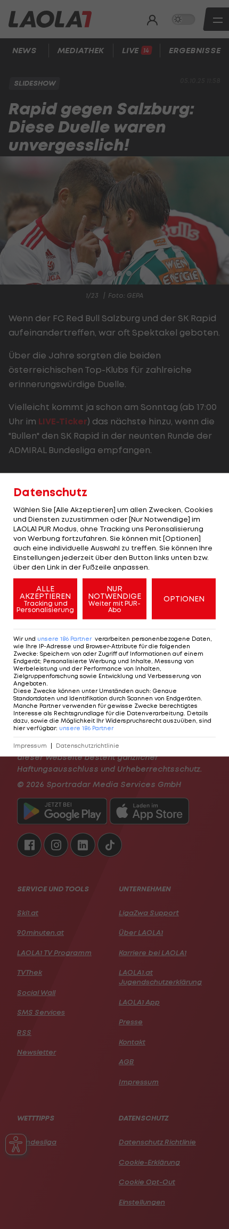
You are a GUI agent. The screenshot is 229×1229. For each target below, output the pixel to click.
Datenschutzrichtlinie (87, 745)
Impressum (30, 745)
